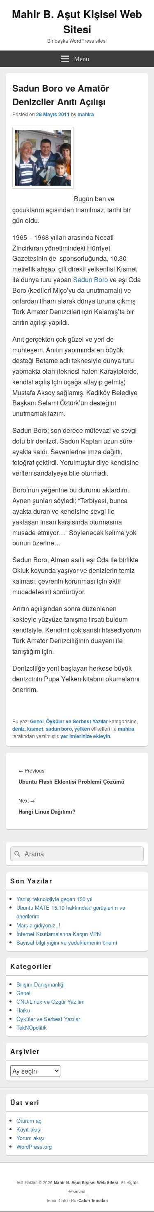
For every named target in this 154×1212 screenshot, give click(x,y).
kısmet (35, 728)
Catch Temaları (93, 1200)
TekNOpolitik (31, 1027)
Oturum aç (28, 1121)
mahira (86, 114)
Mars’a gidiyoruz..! (38, 925)
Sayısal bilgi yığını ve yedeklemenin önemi (66, 942)
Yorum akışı (30, 1138)
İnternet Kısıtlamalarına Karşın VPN (58, 934)
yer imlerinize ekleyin (85, 736)
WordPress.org (34, 1146)
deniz (18, 728)
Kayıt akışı (28, 1129)
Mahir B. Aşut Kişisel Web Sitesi (77, 21)
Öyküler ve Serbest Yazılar (77, 721)
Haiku (23, 1010)
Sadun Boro (90, 279)
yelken (82, 728)
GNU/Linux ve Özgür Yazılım (50, 1001)
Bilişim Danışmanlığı (40, 984)
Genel (37, 721)
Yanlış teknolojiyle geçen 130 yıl (54, 899)
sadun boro (59, 728)
